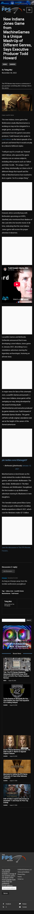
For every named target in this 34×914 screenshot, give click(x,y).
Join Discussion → (8, 571)
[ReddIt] (18, 77)
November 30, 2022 (13, 578)
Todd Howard (14, 593)
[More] (32, 77)
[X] (14, 77)
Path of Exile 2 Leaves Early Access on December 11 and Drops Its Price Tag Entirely (16, 800)
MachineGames (6, 593)
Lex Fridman (6, 139)
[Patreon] (19, 903)
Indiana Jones (9, 591)
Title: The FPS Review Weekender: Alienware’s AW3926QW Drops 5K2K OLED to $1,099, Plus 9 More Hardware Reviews (16, 675)
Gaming (12, 64)
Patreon (24, 904)
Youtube (24, 907)
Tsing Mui (8, 69)
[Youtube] (19, 907)
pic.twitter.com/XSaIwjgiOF (14, 460)
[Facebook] (10, 77)
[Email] (23, 77)
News (5, 64)
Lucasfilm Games (19, 591)
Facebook (8, 904)
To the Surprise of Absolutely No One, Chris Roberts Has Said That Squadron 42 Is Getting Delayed (16, 700)
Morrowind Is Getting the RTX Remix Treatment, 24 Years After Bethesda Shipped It (15, 776)
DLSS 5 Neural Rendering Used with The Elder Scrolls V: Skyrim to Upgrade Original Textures (16, 751)
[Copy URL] (27, 77)
